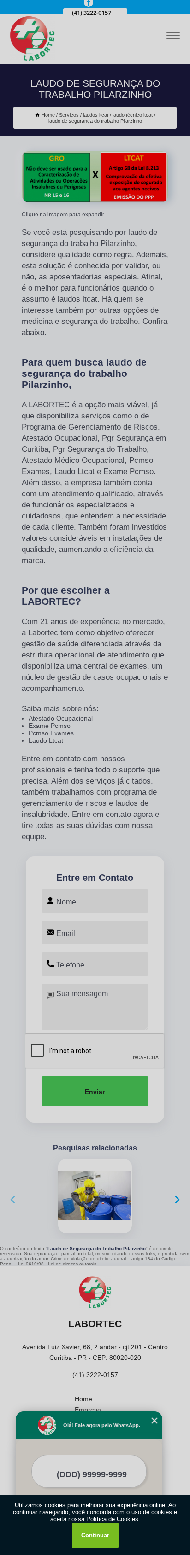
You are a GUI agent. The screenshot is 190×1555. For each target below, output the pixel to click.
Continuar (95, 1535)
